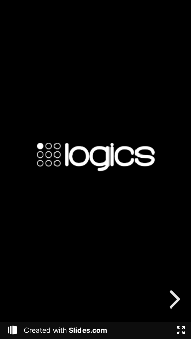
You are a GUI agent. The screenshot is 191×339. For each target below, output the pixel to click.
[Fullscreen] (181, 330)
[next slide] (173, 299)
